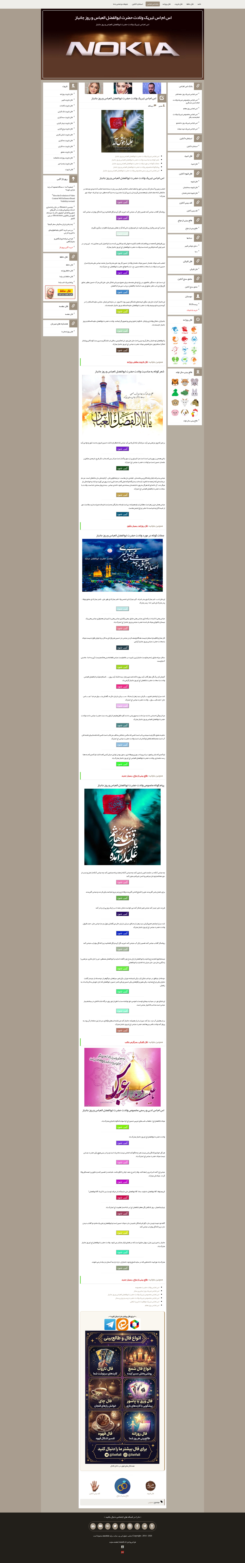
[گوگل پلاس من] (108, 1526)
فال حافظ (190, 4)
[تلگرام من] (144, 1526)
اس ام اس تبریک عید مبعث (187, 129)
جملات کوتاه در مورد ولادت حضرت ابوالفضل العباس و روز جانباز (135, 163)
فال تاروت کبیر (67, 100)
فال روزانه (166, 4)
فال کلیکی (194, 269)
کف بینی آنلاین (192, 211)
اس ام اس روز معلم (152, 1305)
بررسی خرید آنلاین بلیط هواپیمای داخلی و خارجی (61, 231)
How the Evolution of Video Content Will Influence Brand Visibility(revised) (63, 198)
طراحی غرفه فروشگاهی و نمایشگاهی (64, 240)
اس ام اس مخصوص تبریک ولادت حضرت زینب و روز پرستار (137, 1298)
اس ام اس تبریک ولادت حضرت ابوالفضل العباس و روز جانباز (123, 17)
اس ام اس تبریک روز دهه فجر (186, 94)
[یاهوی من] (152, 1526)
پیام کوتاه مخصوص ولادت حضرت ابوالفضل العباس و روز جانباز (136, 167)
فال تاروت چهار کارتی (65, 123)
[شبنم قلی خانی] (94, 89)
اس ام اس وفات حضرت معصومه (147, 1287)
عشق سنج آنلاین (191, 287)
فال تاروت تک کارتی (65, 111)
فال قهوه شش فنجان (190, 193)
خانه (199, 4)
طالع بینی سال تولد (190, 420)
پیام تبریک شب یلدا (65, 282)
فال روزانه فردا (67, 332)
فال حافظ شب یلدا (66, 276)
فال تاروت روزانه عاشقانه (63, 158)
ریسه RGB (193, 304)
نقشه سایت (113, 1542)
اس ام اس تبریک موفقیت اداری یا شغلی (144, 1302)
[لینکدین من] (93, 1526)
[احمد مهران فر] (152, 89)
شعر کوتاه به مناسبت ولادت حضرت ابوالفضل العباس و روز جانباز (135, 160)
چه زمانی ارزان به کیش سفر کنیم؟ (60, 224)
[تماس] (122, 1526)
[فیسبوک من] (137, 1526)
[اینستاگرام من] (130, 1526)
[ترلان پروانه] (123, 89)
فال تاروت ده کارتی (65, 146)
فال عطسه (69, 314)
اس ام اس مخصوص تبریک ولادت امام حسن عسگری (186, 101)
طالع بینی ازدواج (191, 228)
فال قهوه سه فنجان (190, 187)
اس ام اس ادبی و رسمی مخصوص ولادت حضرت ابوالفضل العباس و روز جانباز (131, 171)
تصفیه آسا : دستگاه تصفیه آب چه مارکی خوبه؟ (61, 188)
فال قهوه (194, 181)
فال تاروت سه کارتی (65, 117)
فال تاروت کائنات (66, 106)
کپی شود (122, 201)
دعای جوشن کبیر (191, 246)
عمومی (150, 1502)
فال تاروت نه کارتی (66, 140)
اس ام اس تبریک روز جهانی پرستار (146, 1291)
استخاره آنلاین (137, 4)
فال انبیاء (194, 164)
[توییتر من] (115, 1526)
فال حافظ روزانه (67, 271)
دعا (196, 252)
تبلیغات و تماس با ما (120, 4)
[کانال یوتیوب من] (100, 1526)
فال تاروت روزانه (66, 94)
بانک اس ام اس (152, 4)
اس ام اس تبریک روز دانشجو (187, 123)
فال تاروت (178, 4)
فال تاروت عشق (67, 152)
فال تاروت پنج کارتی (65, 129)
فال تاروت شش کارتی (64, 135)
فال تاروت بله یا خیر (65, 164)
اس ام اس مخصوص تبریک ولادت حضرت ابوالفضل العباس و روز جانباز (133, 1294)
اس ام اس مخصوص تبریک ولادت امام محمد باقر (186, 115)
